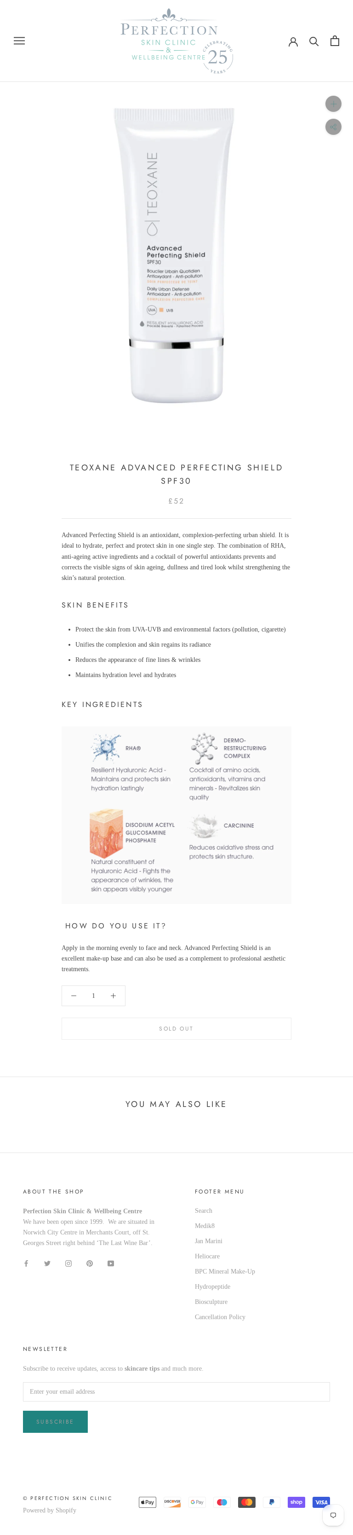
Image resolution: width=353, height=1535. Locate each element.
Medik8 (205, 1225)
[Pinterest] (89, 1262)
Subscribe (55, 1422)
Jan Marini (208, 1241)
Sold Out (176, 1029)
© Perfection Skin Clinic (68, 1498)
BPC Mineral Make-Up (225, 1271)
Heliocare (207, 1256)
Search (203, 1210)
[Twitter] (47, 1262)
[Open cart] (334, 40)
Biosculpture (211, 1301)
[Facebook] (26, 1262)
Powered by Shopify (49, 1510)
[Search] (314, 41)
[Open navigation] (19, 41)
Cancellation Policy (220, 1317)
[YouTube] (111, 1262)
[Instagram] (68, 1262)
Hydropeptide (212, 1286)
